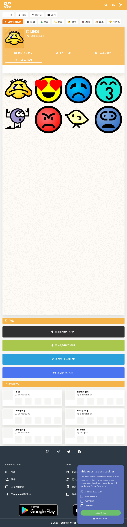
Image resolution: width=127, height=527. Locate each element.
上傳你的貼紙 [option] (17, 487)
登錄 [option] (13, 472)
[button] (113, 5)
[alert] (100, 494)
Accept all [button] (101, 513)
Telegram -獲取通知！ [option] (22, 494)
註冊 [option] (13, 479)
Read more (101, 486)
